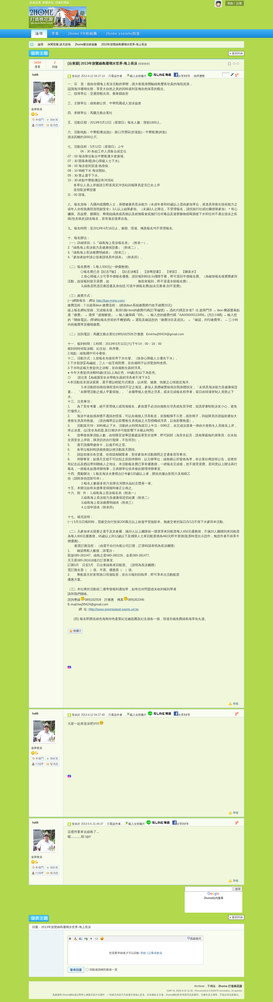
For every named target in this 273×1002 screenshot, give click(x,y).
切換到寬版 (62, 2)
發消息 (54, 125)
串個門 (39, 119)
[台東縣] (74, 63)
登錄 (230, 3)
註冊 (239, 3)
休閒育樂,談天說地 (59, 44)
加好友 (54, 119)
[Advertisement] (165, 18)
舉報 (235, 703)
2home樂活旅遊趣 (86, 44)
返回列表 (237, 53)
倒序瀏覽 (199, 76)
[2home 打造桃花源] (57, 27)
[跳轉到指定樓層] (232, 74)
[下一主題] (238, 63)
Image (80, 938)
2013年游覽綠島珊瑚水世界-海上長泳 (124, 44)
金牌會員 (36, 109)
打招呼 (39, 125)
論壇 (39, 33)
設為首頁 (35, 2)
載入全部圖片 (138, 76)
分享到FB (184, 76)
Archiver (199, 986)
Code (96, 938)
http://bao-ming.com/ (110, 300)
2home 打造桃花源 (31, 44)
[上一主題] (233, 63)
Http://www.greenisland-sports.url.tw (114, 609)
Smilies (102, 938)
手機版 (211, 986)
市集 (55, 33)
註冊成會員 (155, 953)
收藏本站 (48, 2)
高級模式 (195, 938)
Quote (91, 938)
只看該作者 (115, 76)
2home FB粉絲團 (82, 33)
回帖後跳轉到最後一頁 (103, 969)
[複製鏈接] (144, 63)
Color (75, 938)
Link (86, 938)
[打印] (229, 63)
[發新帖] (39, 53)
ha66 (35, 74)
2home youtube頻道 (123, 33)
